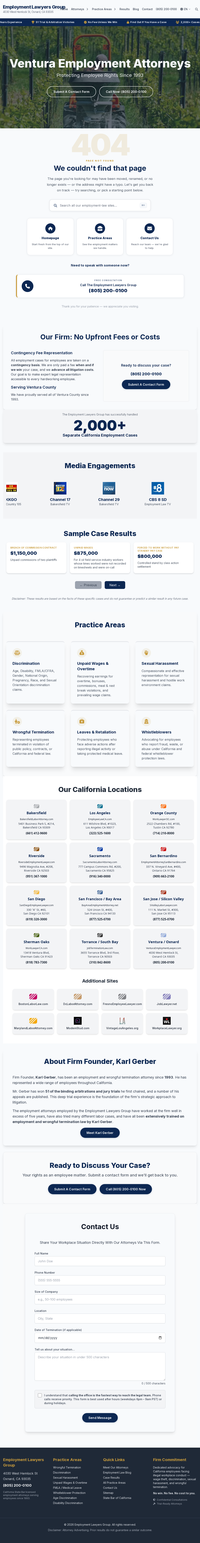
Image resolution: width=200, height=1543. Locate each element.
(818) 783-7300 (36, 962)
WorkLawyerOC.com (164, 819)
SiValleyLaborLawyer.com (163, 905)
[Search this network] (196, 9)
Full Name (41, 1253)
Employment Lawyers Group (34, 8)
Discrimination (62, 1472)
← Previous (88, 585)
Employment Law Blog (117, 1472)
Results (125, 9)
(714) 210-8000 (163, 833)
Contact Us (110, 1487)
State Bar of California (117, 1497)
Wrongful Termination (67, 1467)
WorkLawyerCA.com (36, 948)
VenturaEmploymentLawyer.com (163, 948)
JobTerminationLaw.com (100, 948)
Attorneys (77, 9)
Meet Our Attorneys (115, 1467)
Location (40, 1310)
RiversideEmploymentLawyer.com (36, 862)
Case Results (111, 1477)
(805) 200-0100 (166, 9)
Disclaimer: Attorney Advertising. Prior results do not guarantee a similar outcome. (100, 1530)
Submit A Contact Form (71, 92)
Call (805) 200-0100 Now (126, 1189)
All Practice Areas (114, 1482)
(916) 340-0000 (100, 876)
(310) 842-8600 (100, 962)
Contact (147, 9)
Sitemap (108, 1492)
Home (64, 9)
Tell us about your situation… (55, 1349)
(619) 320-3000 (36, 919)
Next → (115, 585)
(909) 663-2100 (163, 876)
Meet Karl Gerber (100, 1133)
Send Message (100, 1418)
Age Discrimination (65, 1497)
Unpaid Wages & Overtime (70, 1482)
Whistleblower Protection (69, 1492)
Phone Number (45, 1272)
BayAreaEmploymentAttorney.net (100, 905)
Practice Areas (102, 9)
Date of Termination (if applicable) (58, 1330)
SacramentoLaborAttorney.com (100, 862)
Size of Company (46, 1291)
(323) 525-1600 (100, 833)
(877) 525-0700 (100, 919)
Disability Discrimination (68, 1503)
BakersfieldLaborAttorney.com (36, 819)
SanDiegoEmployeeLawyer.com (37, 905)
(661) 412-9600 (36, 833)
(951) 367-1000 (36, 876)
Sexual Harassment (65, 1477)
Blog (136, 9)
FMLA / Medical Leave (67, 1487)
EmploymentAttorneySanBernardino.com (163, 862)
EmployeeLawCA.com (100, 819)
